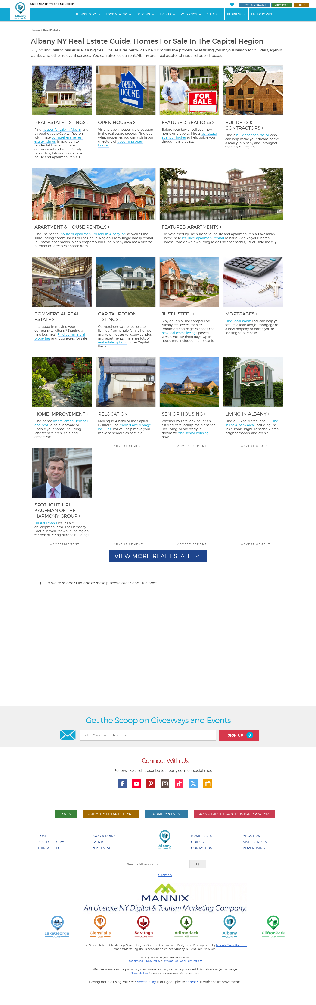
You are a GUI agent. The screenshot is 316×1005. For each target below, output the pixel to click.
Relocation (113, 414)
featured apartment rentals (203, 238)
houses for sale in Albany (62, 129)
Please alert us (139, 973)
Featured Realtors (186, 122)
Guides (212, 14)
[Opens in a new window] (57, 926)
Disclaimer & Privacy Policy (144, 961)
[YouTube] (136, 783)
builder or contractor (252, 135)
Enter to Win (261, 14)
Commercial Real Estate (56, 316)
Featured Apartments (190, 227)
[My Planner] (207, 783)
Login (301, 4)
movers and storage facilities (124, 427)
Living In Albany (246, 414)
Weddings (189, 14)
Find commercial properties (59, 336)
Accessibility (146, 982)
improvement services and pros (61, 423)
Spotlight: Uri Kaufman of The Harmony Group (55, 510)
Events (165, 14)
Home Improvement (59, 414)
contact (192, 982)
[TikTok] (179, 783)
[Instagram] (165, 783)
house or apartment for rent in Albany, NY (93, 234)
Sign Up (236, 735)
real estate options (112, 342)
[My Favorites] (232, 4)
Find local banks (238, 321)
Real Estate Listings (60, 122)
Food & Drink (116, 14)
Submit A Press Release (110, 814)
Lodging (143, 14)
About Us (251, 836)
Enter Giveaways (254, 4)
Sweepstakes (255, 842)
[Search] (198, 864)
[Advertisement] (158, 650)
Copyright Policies (191, 961)
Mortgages (240, 314)
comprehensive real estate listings (58, 139)
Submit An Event (166, 814)
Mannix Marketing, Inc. (231, 945)
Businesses (201, 836)
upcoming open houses (120, 143)
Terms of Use (170, 961)
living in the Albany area (251, 423)
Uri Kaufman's (45, 523)
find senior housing (193, 433)
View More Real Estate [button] (154, 556)
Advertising (254, 848)
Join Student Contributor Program (234, 814)
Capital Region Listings (117, 316)
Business (234, 14)
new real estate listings (179, 333)
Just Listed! (177, 314)
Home (35, 30)
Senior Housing (182, 414)
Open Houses (115, 122)
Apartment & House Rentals (70, 227)
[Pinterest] (150, 783)
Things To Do (86, 14)
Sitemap (165, 875)
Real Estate (102, 848)
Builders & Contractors (242, 125)
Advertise (281, 4)
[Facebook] (122, 783)
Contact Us (201, 848)
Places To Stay (51, 842)
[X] (193, 783)
